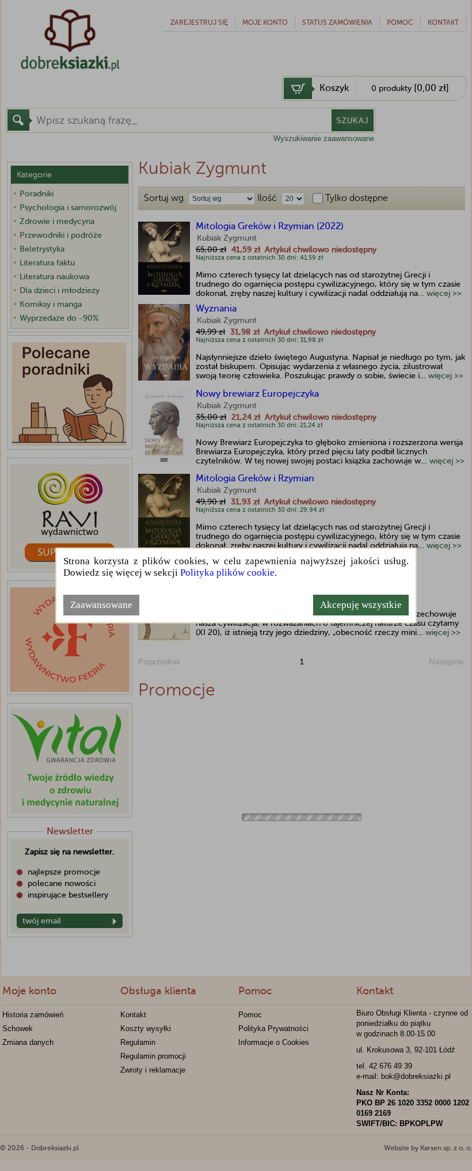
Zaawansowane (101, 604)
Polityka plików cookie (227, 572)
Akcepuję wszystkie (361, 604)
